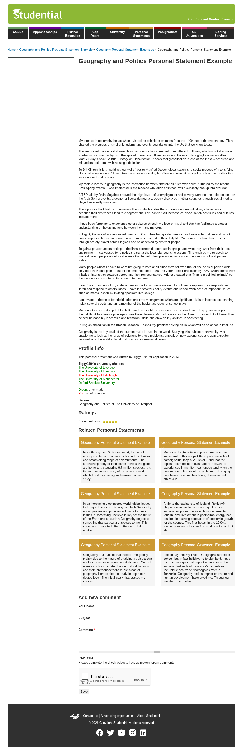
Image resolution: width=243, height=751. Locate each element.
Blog (190, 19)
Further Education (72, 33)
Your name (86, 606)
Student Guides (207, 19)
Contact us (90, 716)
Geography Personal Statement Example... (117, 442)
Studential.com (47, 14)
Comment (87, 630)
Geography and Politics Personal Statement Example (56, 49)
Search (227, 19)
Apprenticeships (45, 32)
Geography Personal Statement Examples (125, 49)
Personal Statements (141, 33)
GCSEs (18, 32)
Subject (84, 618)
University (117, 32)
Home (12, 49)
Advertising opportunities (118, 716)
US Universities (194, 33)
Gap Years (95, 33)
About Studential (148, 716)
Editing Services (221, 33)
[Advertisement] (157, 102)
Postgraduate (167, 32)
